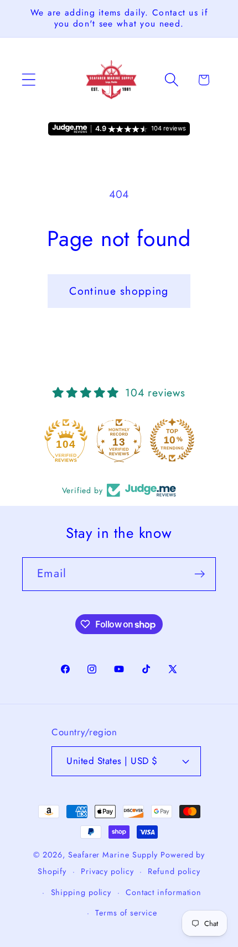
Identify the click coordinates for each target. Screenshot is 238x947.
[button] (28, 80)
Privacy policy (107, 871)
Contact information (163, 892)
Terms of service (126, 912)
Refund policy (174, 871)
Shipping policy (81, 892)
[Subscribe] (199, 574)
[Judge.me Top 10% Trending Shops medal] (172, 440)
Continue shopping (118, 291)
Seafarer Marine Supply (113, 854)
